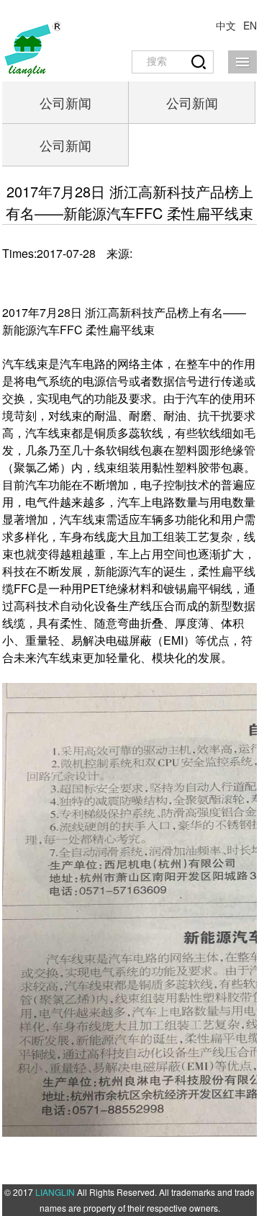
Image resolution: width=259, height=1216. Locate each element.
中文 (226, 25)
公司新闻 (65, 102)
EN (250, 25)
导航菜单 (242, 61)
